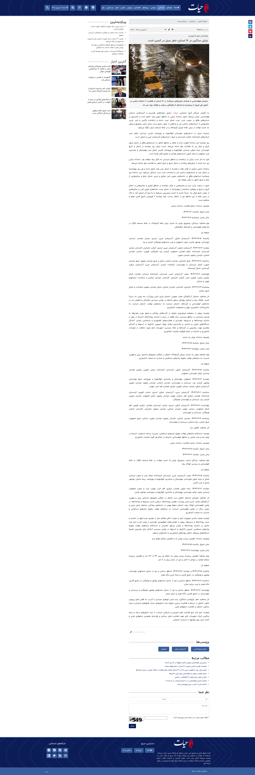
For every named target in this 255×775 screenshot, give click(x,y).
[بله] (54, 750)
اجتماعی (161, 8)
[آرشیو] (48, 755)
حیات (199, 8)
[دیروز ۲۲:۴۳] (119, 92)
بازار (103, 8)
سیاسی (153, 8)
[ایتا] (60, 750)
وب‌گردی (110, 8)
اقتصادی (137, 8)
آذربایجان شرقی (180, 649)
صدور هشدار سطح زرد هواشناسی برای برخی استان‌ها (188, 673)
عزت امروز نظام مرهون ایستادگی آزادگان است (101, 112)
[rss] (60, 755)
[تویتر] (54, 755)
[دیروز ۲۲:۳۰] (119, 103)
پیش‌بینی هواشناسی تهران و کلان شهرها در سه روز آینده (186, 663)
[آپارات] (65, 750)
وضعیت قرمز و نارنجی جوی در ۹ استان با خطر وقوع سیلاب (185, 666)
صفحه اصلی (202, 21)
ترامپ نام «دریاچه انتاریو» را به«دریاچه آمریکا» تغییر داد (99, 89)
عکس (123, 8)
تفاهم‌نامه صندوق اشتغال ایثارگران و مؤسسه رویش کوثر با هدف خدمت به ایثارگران (107, 46)
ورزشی (129, 8)
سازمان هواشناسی (200, 649)
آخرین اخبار (118, 61)
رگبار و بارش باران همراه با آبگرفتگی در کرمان (191, 677)
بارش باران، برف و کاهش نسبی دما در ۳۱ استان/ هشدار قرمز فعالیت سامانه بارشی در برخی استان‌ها (171, 670)
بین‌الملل (145, 8)
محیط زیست (182, 21)
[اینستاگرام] (65, 755)
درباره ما (139, 750)
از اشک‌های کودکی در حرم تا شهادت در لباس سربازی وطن (98, 101)
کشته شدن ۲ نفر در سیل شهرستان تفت (192, 684)
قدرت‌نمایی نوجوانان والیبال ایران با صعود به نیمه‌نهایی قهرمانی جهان (99, 69)
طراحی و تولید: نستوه (199, 771)
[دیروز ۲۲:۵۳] (119, 70)
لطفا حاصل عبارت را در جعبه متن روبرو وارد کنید (191, 717)
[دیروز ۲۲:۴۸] (119, 81)
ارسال (132, 726)
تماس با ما (127, 750)
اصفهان (164, 649)
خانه (175, 8)
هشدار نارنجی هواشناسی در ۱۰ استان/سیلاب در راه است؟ (186, 681)
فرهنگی (169, 8)
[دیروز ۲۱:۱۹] (119, 114)
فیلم (116, 8)
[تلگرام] (48, 750)
